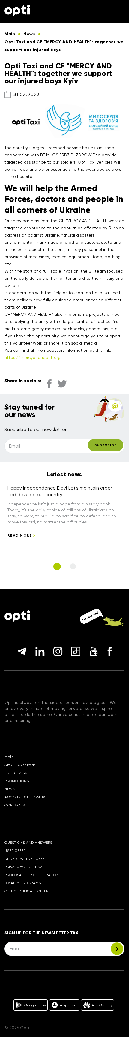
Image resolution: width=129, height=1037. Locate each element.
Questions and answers (28, 842)
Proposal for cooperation (31, 875)
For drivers (15, 773)
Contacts (14, 805)
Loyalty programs (22, 883)
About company (20, 765)
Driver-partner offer (25, 859)
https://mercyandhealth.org (32, 357)
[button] (57, 566)
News (9, 789)
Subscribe (105, 445)
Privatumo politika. (24, 867)
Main (9, 757)
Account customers (25, 797)
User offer (15, 851)
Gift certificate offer (26, 891)
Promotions (16, 781)
